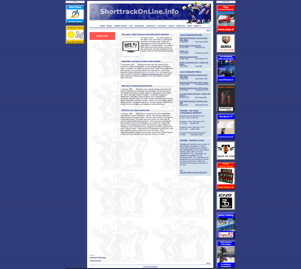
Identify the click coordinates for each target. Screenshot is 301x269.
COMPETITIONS (120, 26)
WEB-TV (197, 26)
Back (208, 30)
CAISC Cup (184, 51)
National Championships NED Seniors (194, 88)
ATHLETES (162, 26)
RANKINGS (139, 26)
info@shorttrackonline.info (152, 74)
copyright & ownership (150, 266)
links (159, 66)
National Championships (189, 57)
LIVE (131, 26)
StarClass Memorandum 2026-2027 (193, 172)
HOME (102, 26)
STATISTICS (151, 26)
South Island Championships (190, 45)
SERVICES (181, 26)
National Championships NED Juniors (194, 82)
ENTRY (171, 26)
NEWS (109, 26)
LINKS (189, 26)
